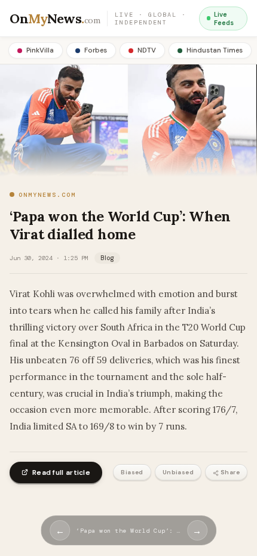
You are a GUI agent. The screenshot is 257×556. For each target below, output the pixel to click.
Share (230, 472)
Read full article (61, 472)
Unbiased (178, 472)
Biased (132, 472)
